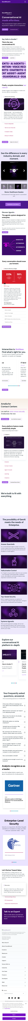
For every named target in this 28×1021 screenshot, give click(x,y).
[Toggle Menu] (25, 1)
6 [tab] (14, 385)
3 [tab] (14, 862)
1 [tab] (8, 385)
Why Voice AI (5, 942)
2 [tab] (9, 385)
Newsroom (4, 953)
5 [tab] (13, 385)
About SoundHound (7, 946)
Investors (4, 949)
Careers (4, 957)
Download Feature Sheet (15, 482)
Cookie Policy (7, 1008)
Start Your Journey (6, 326)
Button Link (7, 792)
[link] (14, 277)
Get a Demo (5, 29)
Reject (14, 1014)
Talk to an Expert (5, 419)
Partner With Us (6, 964)
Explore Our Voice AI (14, 142)
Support (4, 960)
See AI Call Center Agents (16, 419)
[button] (14, 706)
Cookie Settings (14, 1011)
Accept (14, 1018)
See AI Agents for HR (10, 380)
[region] (14, 1011)
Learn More (12, 57)
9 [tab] (18, 385)
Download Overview (14, 29)
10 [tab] (19, 385)
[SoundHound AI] (6, 1)
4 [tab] (12, 385)
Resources (4, 985)
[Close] (25, 1003)
